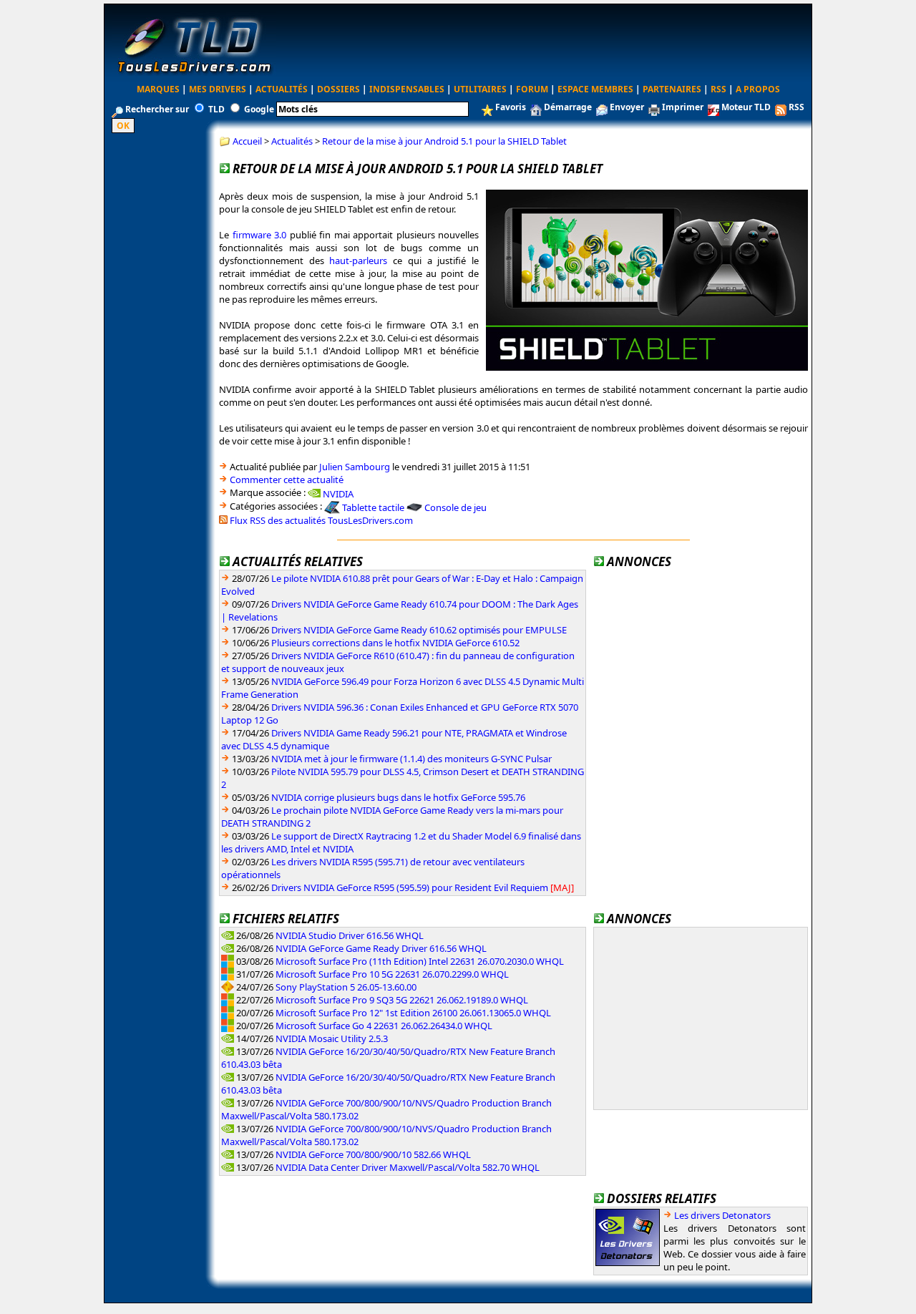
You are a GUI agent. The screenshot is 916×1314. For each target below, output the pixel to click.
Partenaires (672, 89)
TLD (216, 109)
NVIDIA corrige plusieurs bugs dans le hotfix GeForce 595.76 (398, 797)
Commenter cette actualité (287, 479)
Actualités (281, 89)
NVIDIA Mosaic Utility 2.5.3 (332, 1038)
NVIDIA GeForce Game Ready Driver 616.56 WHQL (381, 948)
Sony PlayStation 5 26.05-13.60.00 (346, 986)
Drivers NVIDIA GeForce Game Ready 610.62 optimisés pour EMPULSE (419, 629)
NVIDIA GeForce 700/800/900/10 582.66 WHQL (373, 1154)
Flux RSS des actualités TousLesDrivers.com (321, 520)
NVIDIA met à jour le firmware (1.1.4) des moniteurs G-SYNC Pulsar (411, 758)
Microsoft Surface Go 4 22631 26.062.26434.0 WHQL (384, 1025)
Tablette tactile (373, 507)
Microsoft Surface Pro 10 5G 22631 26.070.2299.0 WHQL (392, 974)
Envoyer (627, 107)
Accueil (247, 141)
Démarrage (568, 107)
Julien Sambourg (354, 466)
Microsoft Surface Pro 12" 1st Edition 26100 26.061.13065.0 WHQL (413, 1012)
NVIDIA (338, 493)
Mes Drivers (217, 89)
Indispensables (406, 89)
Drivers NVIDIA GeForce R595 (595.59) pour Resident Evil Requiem (409, 887)
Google (259, 109)
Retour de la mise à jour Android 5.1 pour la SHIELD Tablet (444, 141)
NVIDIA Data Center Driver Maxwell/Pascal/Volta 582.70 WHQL (408, 1167)
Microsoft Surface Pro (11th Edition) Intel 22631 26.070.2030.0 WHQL (420, 961)
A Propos (758, 89)
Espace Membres (595, 89)
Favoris (510, 107)
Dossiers (338, 89)
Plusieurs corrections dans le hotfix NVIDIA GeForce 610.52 (395, 642)
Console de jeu (455, 507)
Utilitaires (480, 89)
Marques (158, 89)
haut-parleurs (358, 260)
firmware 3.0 (260, 234)
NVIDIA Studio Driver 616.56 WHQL (350, 935)
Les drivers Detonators (722, 1215)
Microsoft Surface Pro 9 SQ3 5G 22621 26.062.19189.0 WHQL (402, 999)
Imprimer (682, 107)
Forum (532, 89)
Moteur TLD (746, 107)
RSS (718, 89)
